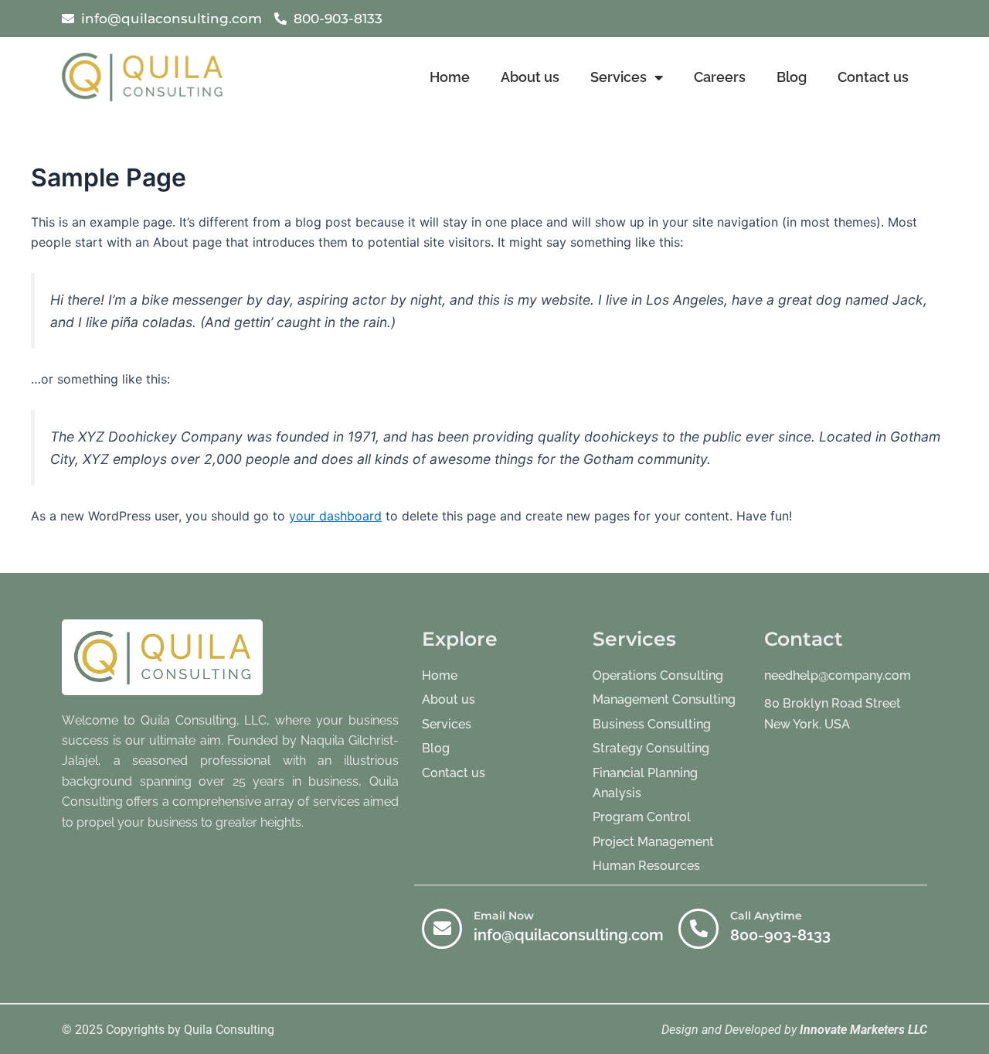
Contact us (873, 77)
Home (450, 77)
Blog (792, 77)
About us (530, 77)
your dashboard (335, 516)
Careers (720, 77)
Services (618, 77)
